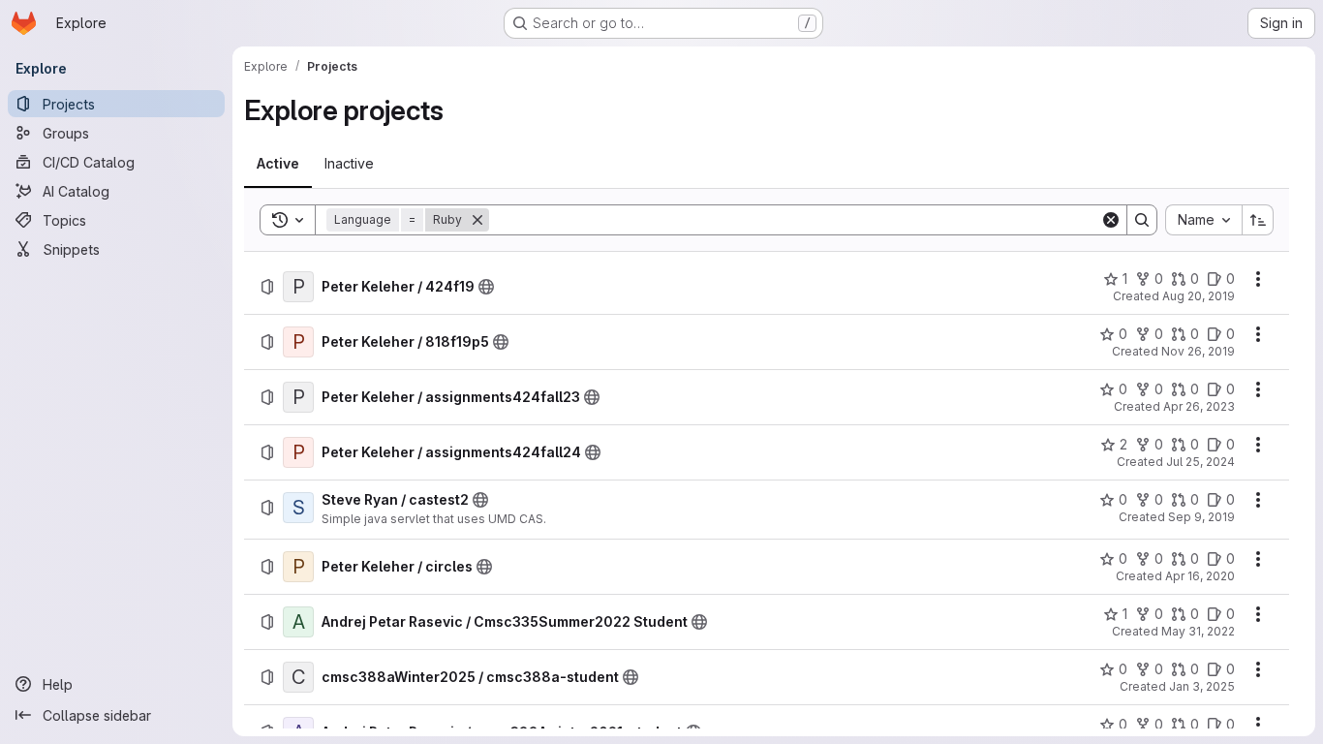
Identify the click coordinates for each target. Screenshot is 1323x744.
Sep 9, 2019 (1201, 517)
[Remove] (477, 220)
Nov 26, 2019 (1198, 351)
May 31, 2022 (1198, 631)
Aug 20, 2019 (1198, 296)
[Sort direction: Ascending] (1258, 219)
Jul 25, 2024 (1200, 461)
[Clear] (1111, 220)
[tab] (278, 164)
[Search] (1141, 219)
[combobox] (1203, 219)
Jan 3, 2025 (1202, 686)
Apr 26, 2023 (1199, 406)
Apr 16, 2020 (1200, 576)
